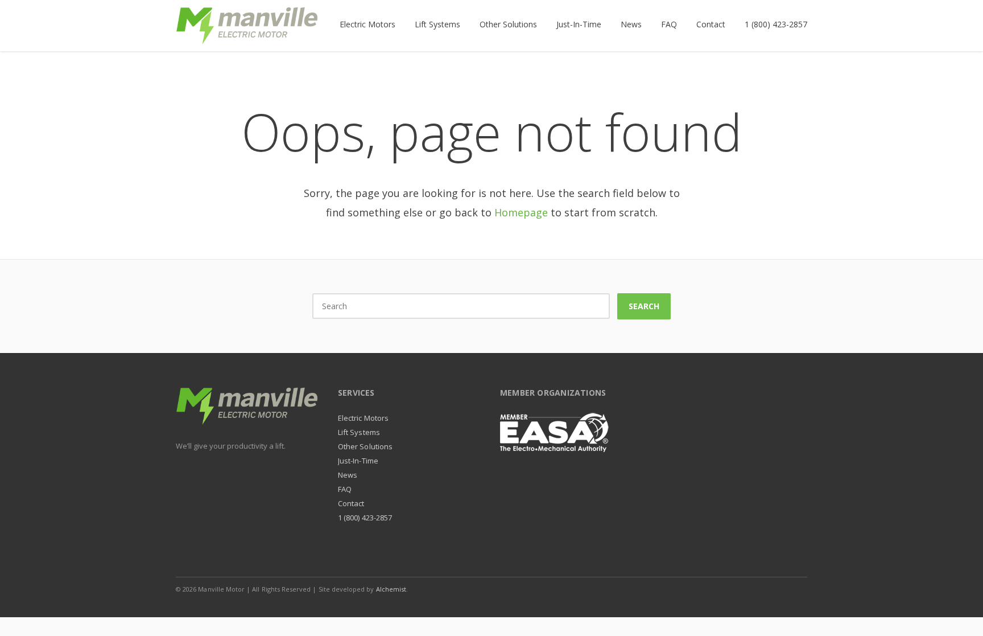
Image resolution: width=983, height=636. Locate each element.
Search (644, 306)
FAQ (345, 489)
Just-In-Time (358, 461)
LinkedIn (748, 588)
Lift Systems (359, 432)
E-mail (772, 588)
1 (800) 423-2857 (365, 517)
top (960, 613)
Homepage (521, 212)
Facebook (724, 588)
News (347, 475)
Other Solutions (365, 446)
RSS (795, 588)
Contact (351, 503)
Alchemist (391, 589)
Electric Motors (363, 418)
